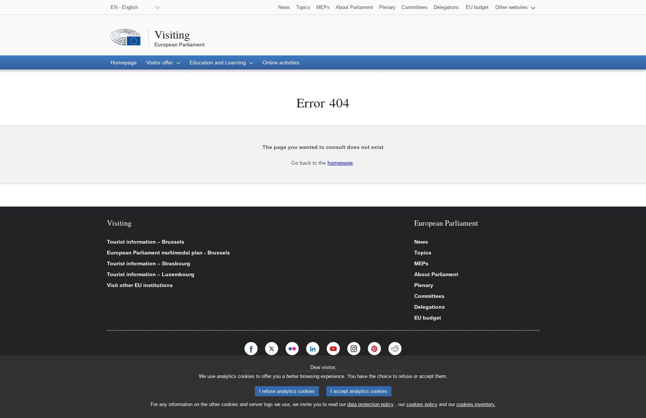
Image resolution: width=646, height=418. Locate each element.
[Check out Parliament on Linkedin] (312, 348)
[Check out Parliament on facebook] (251, 348)
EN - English (124, 7)
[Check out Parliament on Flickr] (292, 348)
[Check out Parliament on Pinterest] (374, 348)
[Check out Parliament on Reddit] (395, 348)
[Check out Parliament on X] (271, 348)
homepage (340, 163)
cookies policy (421, 404)
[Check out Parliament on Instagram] (353, 348)
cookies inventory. (476, 404)
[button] (515, 7)
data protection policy (370, 404)
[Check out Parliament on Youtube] (333, 348)
